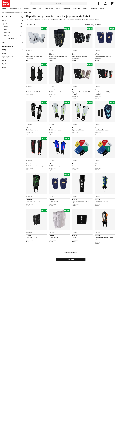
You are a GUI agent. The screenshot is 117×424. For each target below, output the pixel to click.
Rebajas (4, 8)
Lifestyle (85, 8)
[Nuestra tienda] (98, 3)
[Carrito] (112, 3)
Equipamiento (66, 8)
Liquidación (93, 8)
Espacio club (76, 8)
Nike (27, 54)
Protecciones (18, 12)
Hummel (28, 90)
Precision (29, 164)
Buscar (58, 3)
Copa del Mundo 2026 (15, 8)
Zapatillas (26, 8)
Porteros (58, 8)
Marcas (102, 8)
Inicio (3, 12)
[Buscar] (32, 3)
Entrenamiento (49, 8)
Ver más (70, 259)
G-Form (51, 54)
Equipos (34, 8)
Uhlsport (52, 90)
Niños (40, 8)
